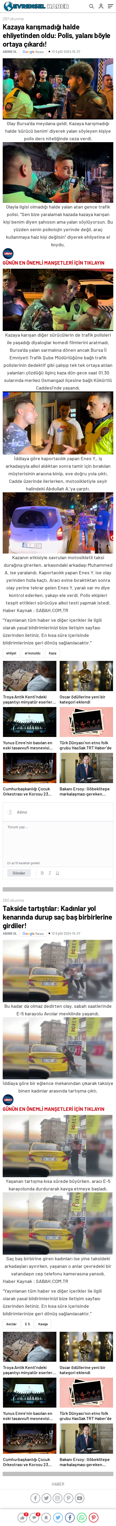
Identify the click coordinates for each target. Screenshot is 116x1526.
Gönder (19, 872)
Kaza (52, 653)
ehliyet (11, 653)
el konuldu (32, 653)
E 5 (27, 1324)
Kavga (43, 1324)
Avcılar (11, 1324)
